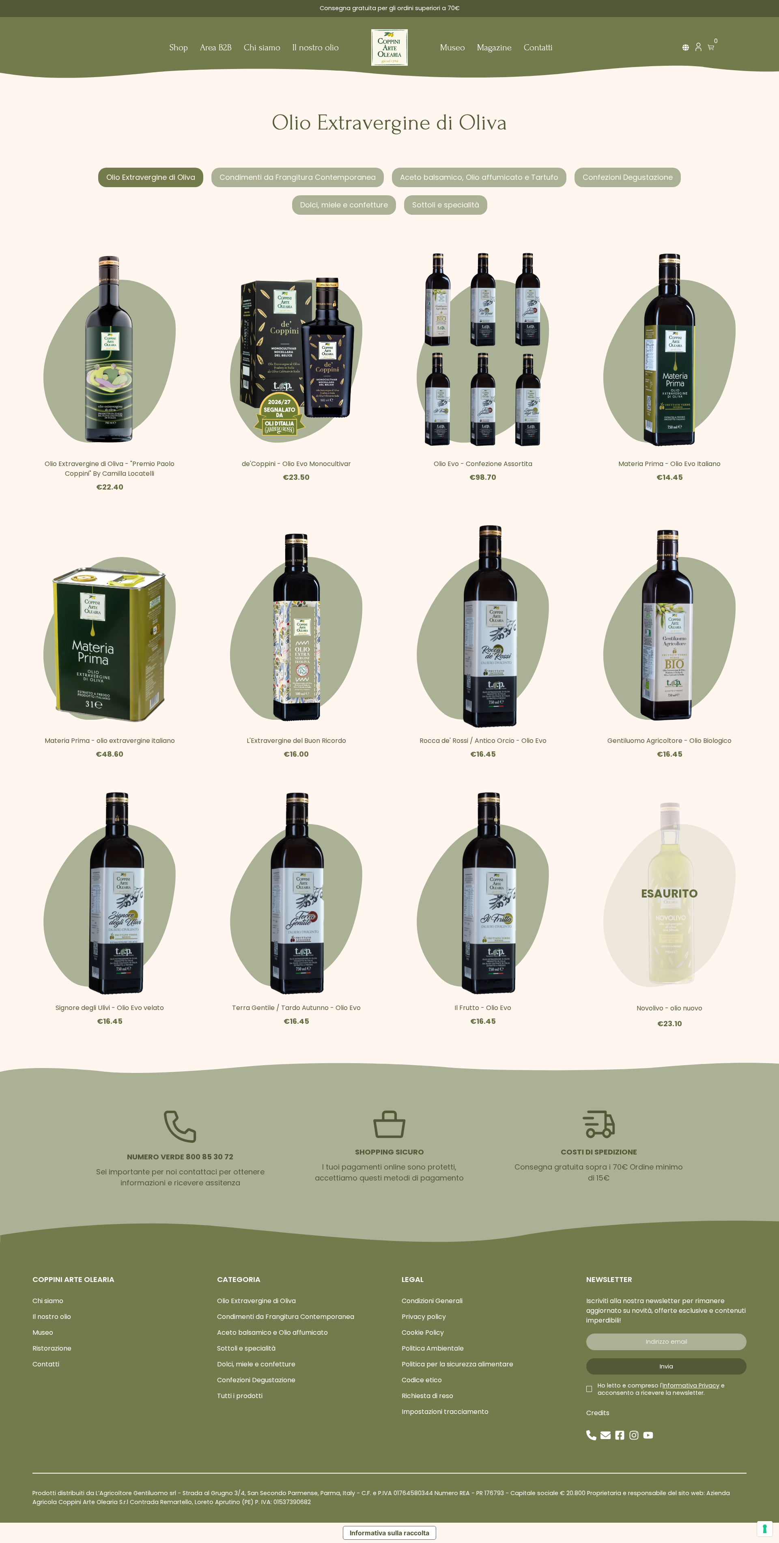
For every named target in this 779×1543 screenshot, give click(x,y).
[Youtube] (648, 1435)
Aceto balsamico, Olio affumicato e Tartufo (479, 177)
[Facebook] (620, 1435)
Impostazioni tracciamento (445, 1411)
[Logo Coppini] (389, 47)
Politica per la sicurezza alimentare (457, 1364)
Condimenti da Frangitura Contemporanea (297, 177)
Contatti (538, 48)
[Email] (605, 1435)
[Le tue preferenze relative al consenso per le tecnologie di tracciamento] (765, 1529)
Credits (597, 1413)
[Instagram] (634, 1435)
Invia (666, 1366)
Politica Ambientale (433, 1348)
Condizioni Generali (432, 1301)
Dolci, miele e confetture (344, 205)
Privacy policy (424, 1316)
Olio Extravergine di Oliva (150, 177)
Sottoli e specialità (445, 205)
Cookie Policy (423, 1332)
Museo (452, 48)
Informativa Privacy (691, 1385)
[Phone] (591, 1435)
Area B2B (216, 48)
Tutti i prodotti (240, 1396)
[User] (698, 49)
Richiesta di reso (427, 1396)
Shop (179, 48)
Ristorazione (51, 1348)
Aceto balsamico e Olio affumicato (272, 1332)
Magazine (494, 48)
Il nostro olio (316, 48)
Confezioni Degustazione (628, 177)
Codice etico (422, 1380)
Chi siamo (262, 48)
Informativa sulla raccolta (389, 1533)
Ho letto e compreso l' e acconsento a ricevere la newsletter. (661, 1389)
